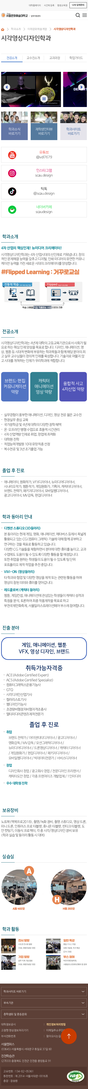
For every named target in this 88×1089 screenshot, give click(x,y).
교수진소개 (33, 58)
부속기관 (8, 1002)
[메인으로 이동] (20, 15)
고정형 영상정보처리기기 (14, 1030)
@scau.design (43, 191)
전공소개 (12, 58)
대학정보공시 (8, 1024)
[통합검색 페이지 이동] (78, 15)
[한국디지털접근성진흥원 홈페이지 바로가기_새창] (76, 1076)
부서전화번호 (8, 1036)
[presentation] (6, 87)
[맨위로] (69, 1036)
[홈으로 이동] (2, 29)
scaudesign (44, 209)
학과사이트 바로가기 (15, 991)
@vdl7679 (44, 155)
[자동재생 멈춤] (44, 98)
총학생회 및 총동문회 (15, 1014)
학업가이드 (76, 58)
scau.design (44, 173)
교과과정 (54, 58)
